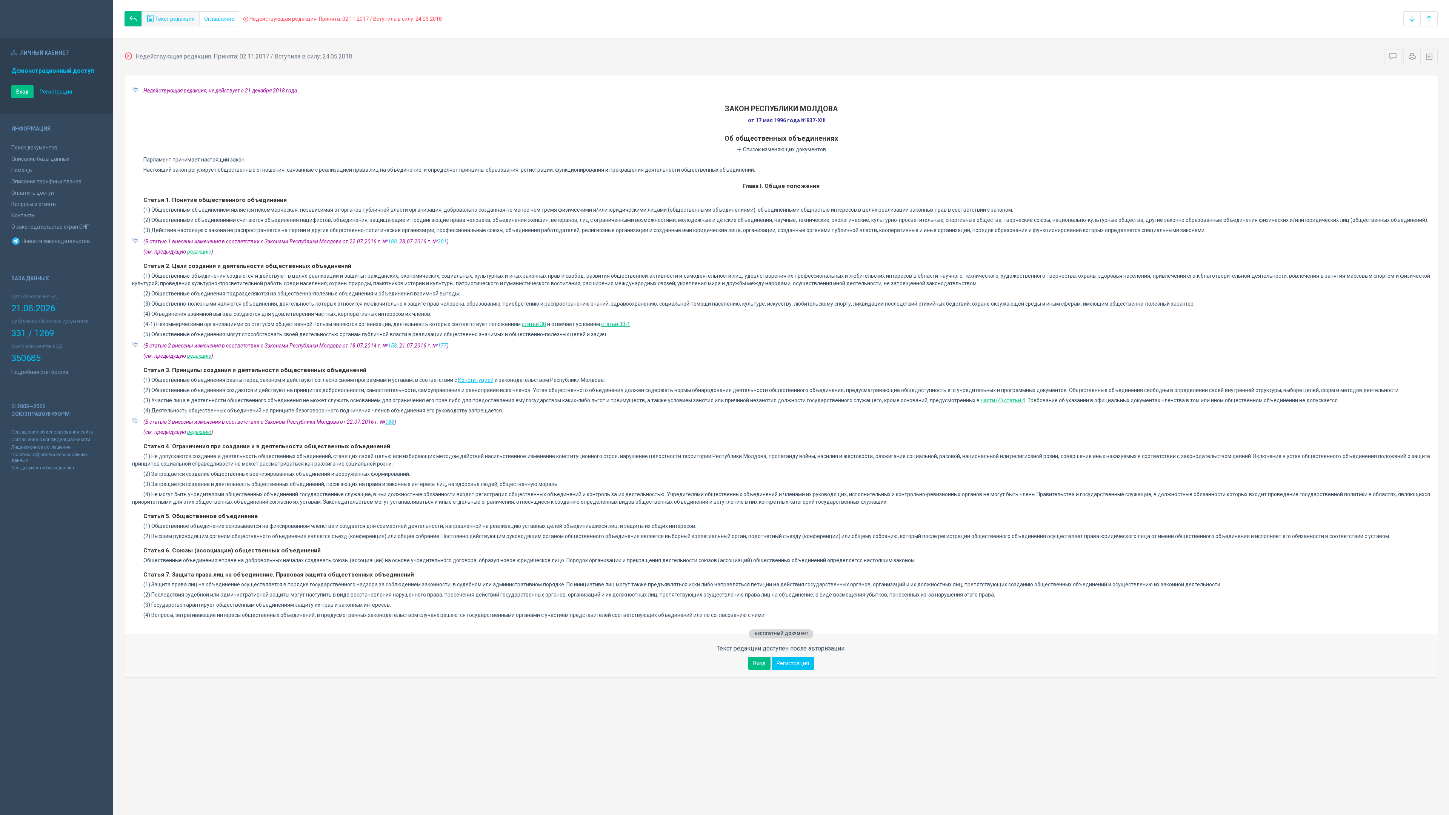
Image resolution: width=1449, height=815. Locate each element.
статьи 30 (534, 324)
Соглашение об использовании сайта (52, 432)
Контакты (23, 215)
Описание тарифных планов (46, 181)
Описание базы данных (40, 159)
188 (392, 241)
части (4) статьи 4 (1003, 400)
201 (442, 241)
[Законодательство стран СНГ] (56, 19)
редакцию (199, 252)
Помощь (21, 170)
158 (392, 346)
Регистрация (56, 92)
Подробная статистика (39, 372)
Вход (22, 92)
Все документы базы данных (43, 468)
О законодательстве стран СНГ (50, 227)
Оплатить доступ (32, 193)
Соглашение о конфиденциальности (50, 439)
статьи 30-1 (615, 324)
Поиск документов (34, 148)
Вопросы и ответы (34, 204)
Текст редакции (174, 19)
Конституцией (476, 380)
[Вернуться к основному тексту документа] (133, 18)
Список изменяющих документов (784, 149)
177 (442, 346)
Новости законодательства (55, 241)
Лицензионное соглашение (41, 447)
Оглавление (219, 19)
